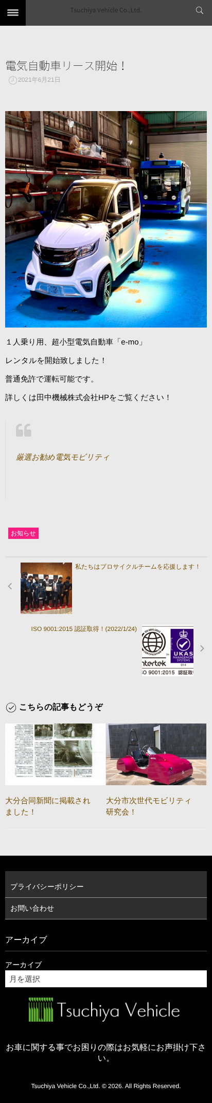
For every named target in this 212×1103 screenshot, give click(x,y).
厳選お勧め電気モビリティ (63, 457)
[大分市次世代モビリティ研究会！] (156, 754)
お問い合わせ (32, 908)
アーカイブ (23, 965)
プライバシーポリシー (47, 886)
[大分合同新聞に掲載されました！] (55, 754)
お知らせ (23, 533)
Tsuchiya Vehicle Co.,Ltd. (106, 10)
